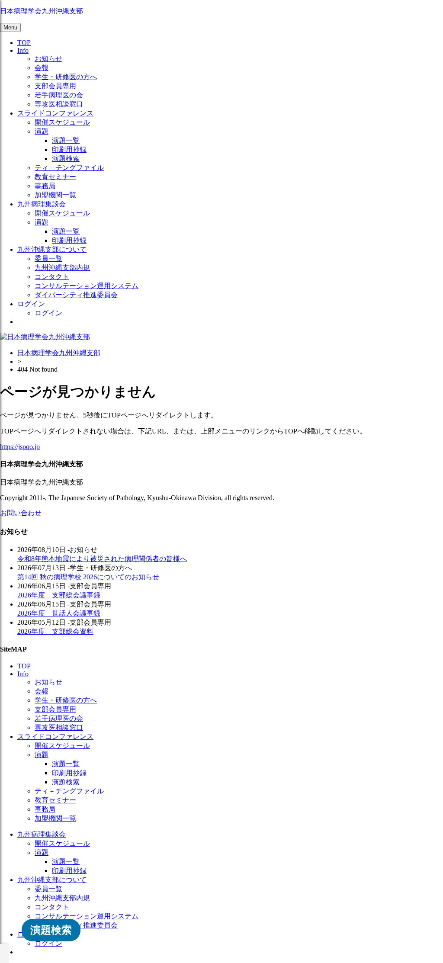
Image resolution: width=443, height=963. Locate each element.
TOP (24, 42)
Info (23, 50)
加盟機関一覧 (55, 195)
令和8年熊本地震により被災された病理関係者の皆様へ (102, 558)
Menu (10, 27)
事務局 (45, 185)
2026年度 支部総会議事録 (58, 595)
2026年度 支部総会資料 (55, 631)
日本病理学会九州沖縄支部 (41, 11)
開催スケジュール (62, 122)
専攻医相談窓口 (59, 104)
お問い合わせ (21, 513)
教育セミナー (55, 176)
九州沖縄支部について (52, 249)
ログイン (31, 304)
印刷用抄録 (69, 149)
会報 (41, 67)
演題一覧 (66, 140)
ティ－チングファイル (69, 167)
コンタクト (52, 276)
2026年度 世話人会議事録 (58, 613)
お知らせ (48, 58)
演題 (41, 131)
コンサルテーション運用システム (86, 285)
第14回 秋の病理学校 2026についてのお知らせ (88, 577)
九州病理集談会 (41, 204)
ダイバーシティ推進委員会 (76, 295)
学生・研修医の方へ (66, 76)
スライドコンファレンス (55, 113)
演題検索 (66, 158)
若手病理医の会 (59, 95)
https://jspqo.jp (20, 446)
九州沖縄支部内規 (62, 267)
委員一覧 (48, 258)
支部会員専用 (55, 86)
